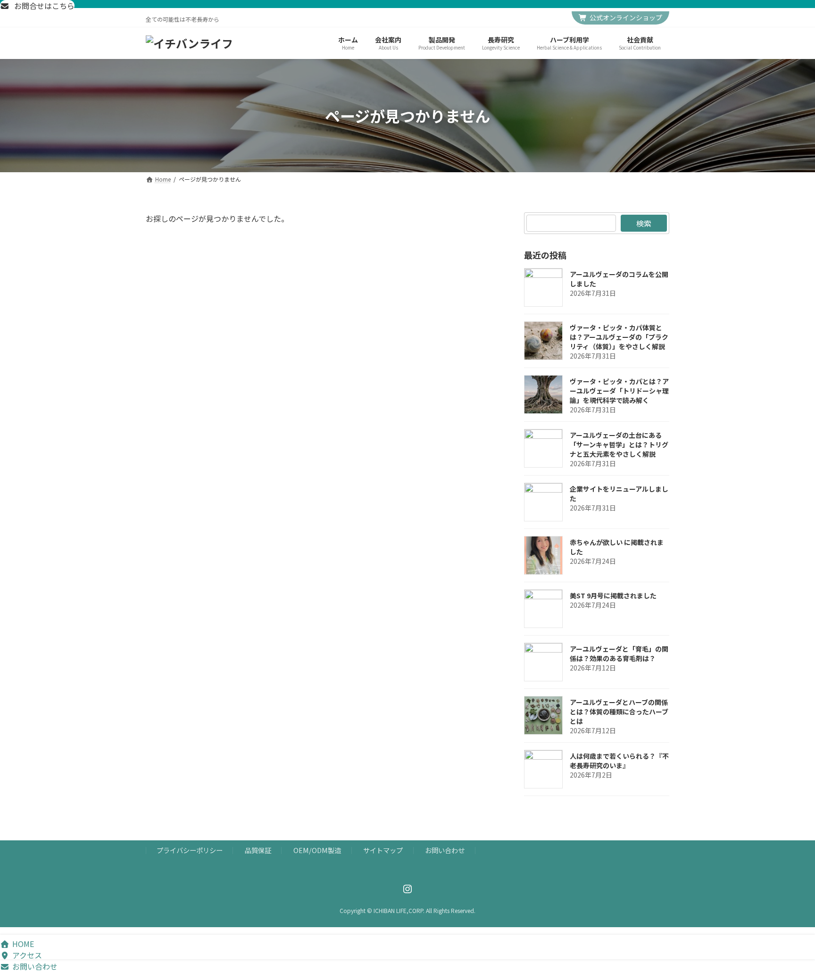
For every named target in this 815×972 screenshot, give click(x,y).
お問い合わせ (445, 850)
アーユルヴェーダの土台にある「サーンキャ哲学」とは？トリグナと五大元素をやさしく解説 (619, 444)
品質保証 (258, 850)
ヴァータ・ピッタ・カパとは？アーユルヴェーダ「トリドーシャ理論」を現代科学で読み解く (619, 391)
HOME (23, 943)
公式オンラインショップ (626, 17)
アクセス (27, 955)
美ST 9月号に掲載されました (613, 595)
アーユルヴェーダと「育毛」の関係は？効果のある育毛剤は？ (619, 653)
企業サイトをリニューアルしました (619, 493)
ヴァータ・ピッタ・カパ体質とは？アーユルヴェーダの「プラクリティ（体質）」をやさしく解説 (619, 337)
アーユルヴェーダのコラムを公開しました (619, 278)
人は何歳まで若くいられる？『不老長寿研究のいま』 (619, 760)
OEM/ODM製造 (317, 850)
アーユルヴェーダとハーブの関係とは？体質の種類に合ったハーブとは (619, 711)
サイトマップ (383, 850)
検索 (643, 223)
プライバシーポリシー (190, 850)
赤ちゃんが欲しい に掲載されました (617, 546)
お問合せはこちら (43, 5)
